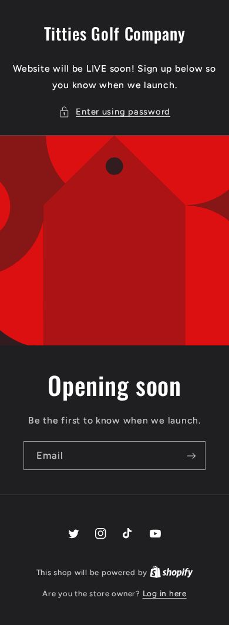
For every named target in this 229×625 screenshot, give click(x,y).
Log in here (165, 593)
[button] (114, 112)
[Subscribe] (191, 455)
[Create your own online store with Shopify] (171, 572)
